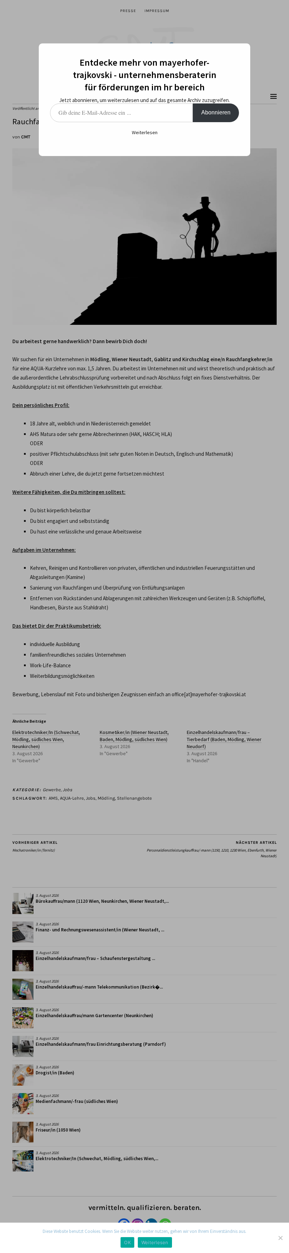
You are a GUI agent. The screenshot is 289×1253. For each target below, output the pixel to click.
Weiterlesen (145, 132)
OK (127, 1242)
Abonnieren (215, 112)
